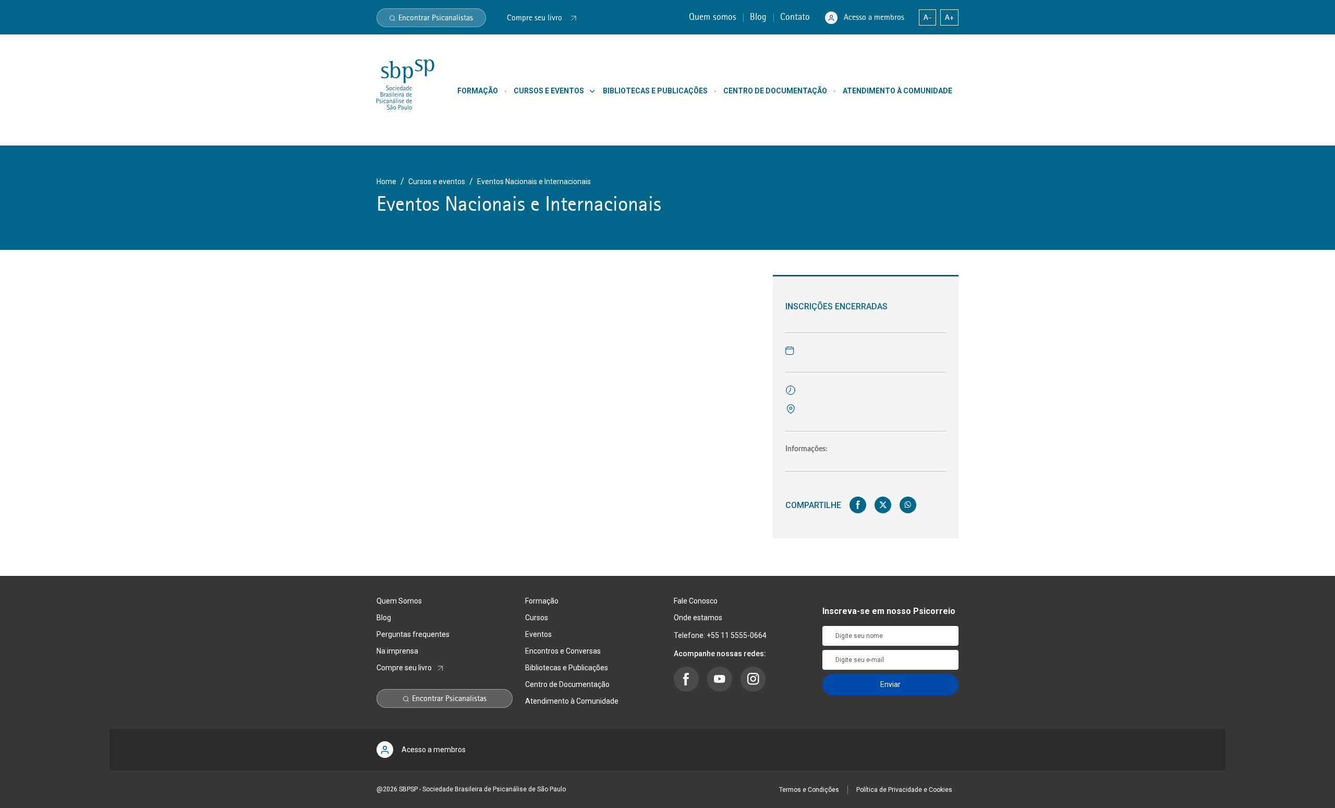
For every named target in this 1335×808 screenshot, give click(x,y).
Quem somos (714, 16)
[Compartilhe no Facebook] (857, 505)
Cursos (536, 617)
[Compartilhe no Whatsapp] (908, 505)
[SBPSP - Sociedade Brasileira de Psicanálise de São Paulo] (405, 84)
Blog (759, 16)
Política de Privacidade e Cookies (904, 789)
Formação (542, 601)
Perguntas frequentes (413, 634)
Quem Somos (399, 601)
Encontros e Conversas (563, 651)
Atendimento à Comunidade (571, 701)
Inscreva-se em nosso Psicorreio (888, 611)
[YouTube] (719, 679)
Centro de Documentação (567, 684)
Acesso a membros (874, 17)
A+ (949, 17)
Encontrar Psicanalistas (435, 18)
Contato (796, 16)
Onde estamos (698, 617)
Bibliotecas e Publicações (566, 668)
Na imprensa (397, 651)
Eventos (538, 634)
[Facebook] (686, 679)
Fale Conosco (696, 601)
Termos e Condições (809, 789)
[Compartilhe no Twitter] (883, 505)
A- (927, 17)
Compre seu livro (404, 668)
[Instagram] (753, 679)
